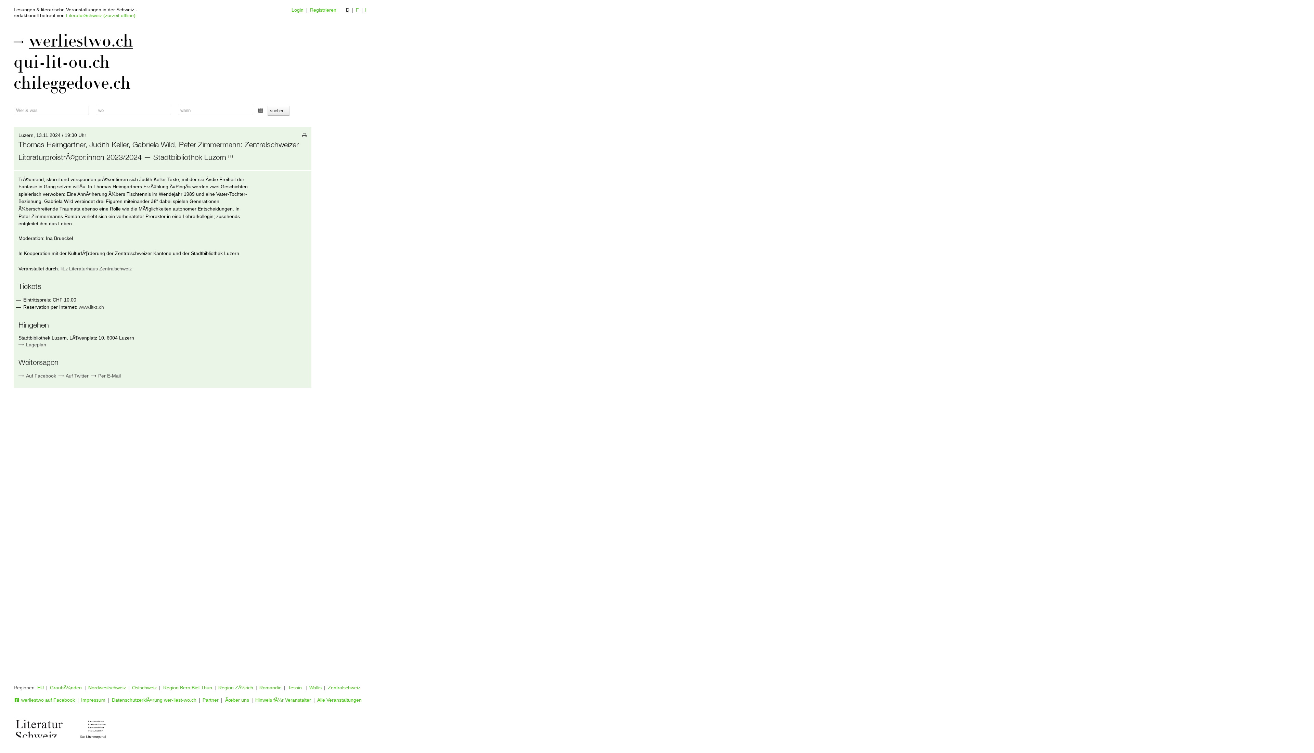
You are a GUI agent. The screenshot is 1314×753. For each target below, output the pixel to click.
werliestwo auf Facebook (47, 700)
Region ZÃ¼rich (235, 687)
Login (298, 10)
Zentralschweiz (344, 687)
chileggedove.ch (72, 83)
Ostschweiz (144, 687)
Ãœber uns (237, 700)
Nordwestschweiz (107, 687)
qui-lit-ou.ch (62, 62)
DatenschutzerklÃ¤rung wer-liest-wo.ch (154, 700)
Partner (211, 700)
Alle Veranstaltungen (339, 700)
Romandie (270, 687)
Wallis (315, 687)
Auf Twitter (76, 376)
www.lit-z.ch (91, 307)
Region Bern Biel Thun (187, 687)
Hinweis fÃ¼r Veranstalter (283, 700)
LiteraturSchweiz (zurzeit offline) (101, 15)
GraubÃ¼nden (66, 687)
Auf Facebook (40, 376)
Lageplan (36, 344)
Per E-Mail (109, 376)
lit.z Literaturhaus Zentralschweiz (96, 268)
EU (40, 687)
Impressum (93, 700)
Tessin (295, 687)
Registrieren (323, 10)
